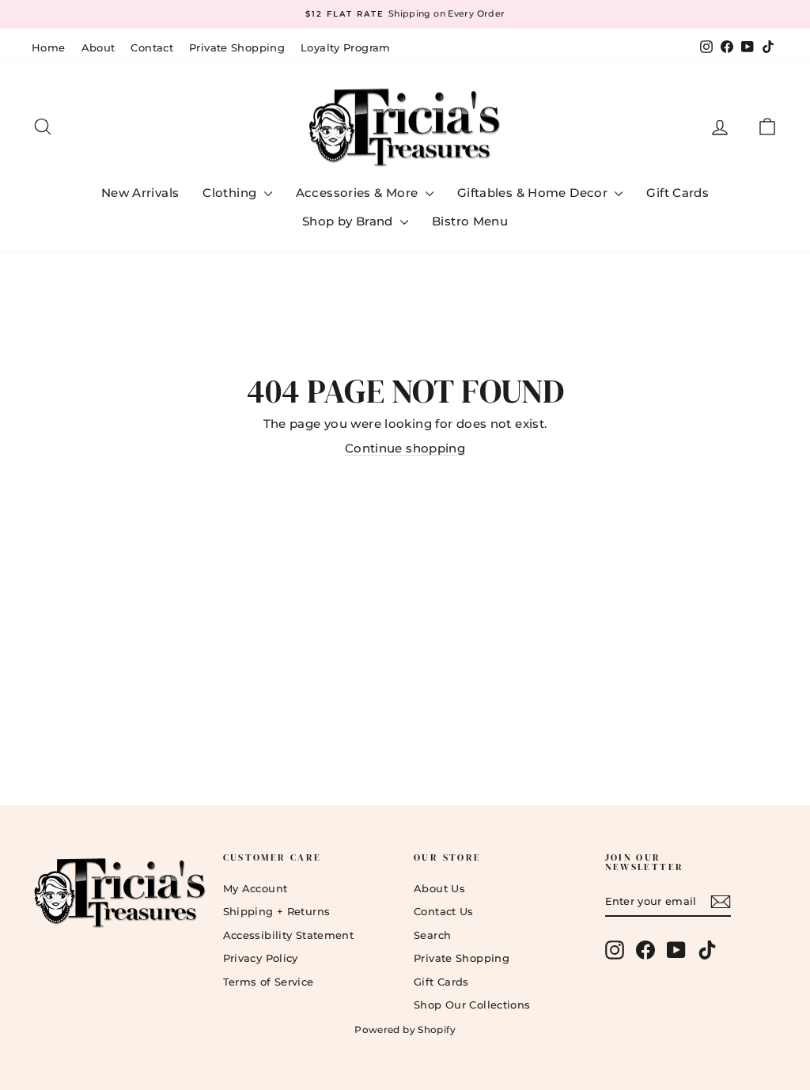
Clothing (230, 192)
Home (49, 47)
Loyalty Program (346, 47)
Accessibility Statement (288, 935)
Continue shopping (405, 448)
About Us (439, 888)
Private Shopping (237, 47)
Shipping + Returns (277, 911)
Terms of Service (268, 981)
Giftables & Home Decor (534, 192)
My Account (255, 888)
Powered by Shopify (405, 1029)
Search (432, 935)
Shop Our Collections (472, 1004)
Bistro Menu (470, 221)
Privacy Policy (260, 958)
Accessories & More (359, 192)
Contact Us (444, 911)
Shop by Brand (349, 221)
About (98, 47)
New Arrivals (140, 192)
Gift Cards (677, 192)
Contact (152, 47)
